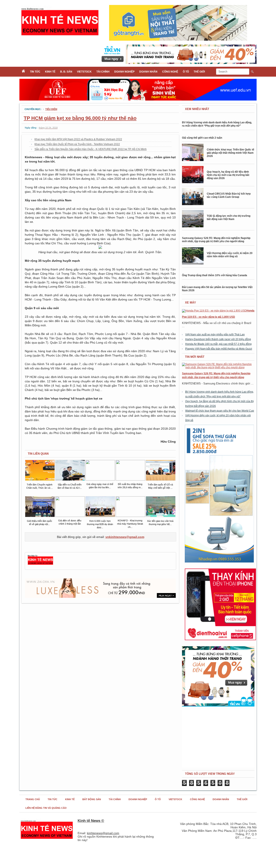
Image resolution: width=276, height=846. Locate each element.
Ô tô (186, 71)
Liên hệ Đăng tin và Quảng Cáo (46, 808)
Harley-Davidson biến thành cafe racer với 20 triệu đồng (218, 339)
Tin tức (35, 71)
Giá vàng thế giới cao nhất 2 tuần (202, 137)
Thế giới (199, 71)
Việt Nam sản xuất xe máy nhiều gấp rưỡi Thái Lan (215, 334)
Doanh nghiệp (124, 71)
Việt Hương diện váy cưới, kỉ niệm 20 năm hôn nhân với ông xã (229, 255)
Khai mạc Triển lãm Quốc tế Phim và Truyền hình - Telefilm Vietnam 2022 (77, 144)
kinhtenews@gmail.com (103, 833)
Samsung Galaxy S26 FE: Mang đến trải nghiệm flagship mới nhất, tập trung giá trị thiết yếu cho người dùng (216, 240)
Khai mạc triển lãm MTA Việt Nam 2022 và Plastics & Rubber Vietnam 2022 (78, 139)
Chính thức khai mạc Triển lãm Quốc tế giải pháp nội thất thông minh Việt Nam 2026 (230, 153)
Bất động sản (91, 799)
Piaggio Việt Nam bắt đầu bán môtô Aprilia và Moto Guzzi (218, 348)
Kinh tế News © (91, 821)
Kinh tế (50, 71)
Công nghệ (170, 71)
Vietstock (84, 71)
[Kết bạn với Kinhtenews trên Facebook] (40, 564)
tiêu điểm (51, 109)
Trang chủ (32, 799)
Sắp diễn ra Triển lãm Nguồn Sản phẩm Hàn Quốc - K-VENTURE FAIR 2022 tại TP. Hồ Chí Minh (90, 149)
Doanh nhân (148, 71)
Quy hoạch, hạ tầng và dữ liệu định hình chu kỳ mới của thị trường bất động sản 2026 (228, 175)
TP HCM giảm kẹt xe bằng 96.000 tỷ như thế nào (80, 118)
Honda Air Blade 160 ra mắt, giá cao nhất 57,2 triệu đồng (218, 344)
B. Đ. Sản (66, 71)
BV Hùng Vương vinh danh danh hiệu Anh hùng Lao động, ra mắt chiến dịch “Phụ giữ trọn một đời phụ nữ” (217, 124)
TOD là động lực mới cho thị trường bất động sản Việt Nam (228, 217)
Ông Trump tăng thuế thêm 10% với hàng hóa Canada (214, 275)
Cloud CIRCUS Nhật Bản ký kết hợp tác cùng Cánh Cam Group (229, 195)
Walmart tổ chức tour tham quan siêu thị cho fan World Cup (219, 410)
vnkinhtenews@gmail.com (124, 537)
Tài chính (103, 71)
